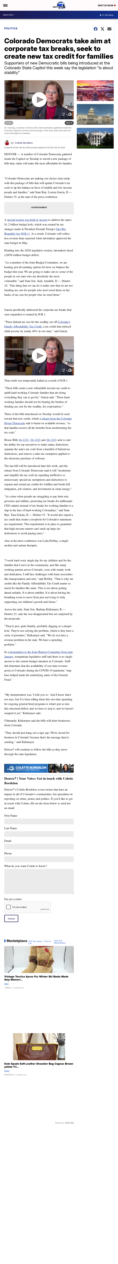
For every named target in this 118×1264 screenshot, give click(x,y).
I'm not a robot (13, 899)
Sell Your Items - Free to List (39, 942)
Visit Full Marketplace (60, 942)
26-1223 (51, 440)
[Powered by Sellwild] (69, 1123)
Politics (11, 28)
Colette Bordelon (24, 142)
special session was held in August (27, 220)
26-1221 (24, 440)
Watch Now (106, 5)
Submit (11, 918)
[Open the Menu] (5, 5)
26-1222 (35, 440)
